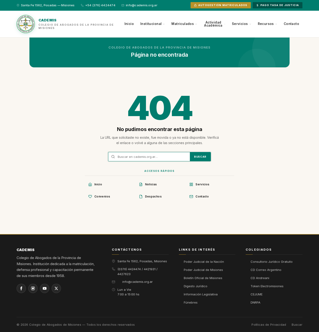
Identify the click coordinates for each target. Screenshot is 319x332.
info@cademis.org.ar (137, 282)
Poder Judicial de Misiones (203, 270)
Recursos (266, 24)
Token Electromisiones (267, 286)
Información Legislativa (201, 294)
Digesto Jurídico (195, 286)
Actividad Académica (213, 24)
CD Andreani (260, 278)
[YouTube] (44, 288)
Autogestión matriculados (222, 5)
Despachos (153, 196)
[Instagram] (33, 288)
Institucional (151, 24)
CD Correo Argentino (266, 270)
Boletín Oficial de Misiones (203, 278)
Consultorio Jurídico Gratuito (272, 261)
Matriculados (182, 24)
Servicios (240, 24)
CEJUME (256, 294)
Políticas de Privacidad (269, 324)
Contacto (291, 24)
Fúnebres (191, 302)
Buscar (200, 156)
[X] (56, 288)
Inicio (129, 24)
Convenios (102, 196)
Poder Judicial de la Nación (204, 261)
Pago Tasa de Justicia (279, 5)
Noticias (151, 184)
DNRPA (255, 302)
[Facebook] (21, 288)
